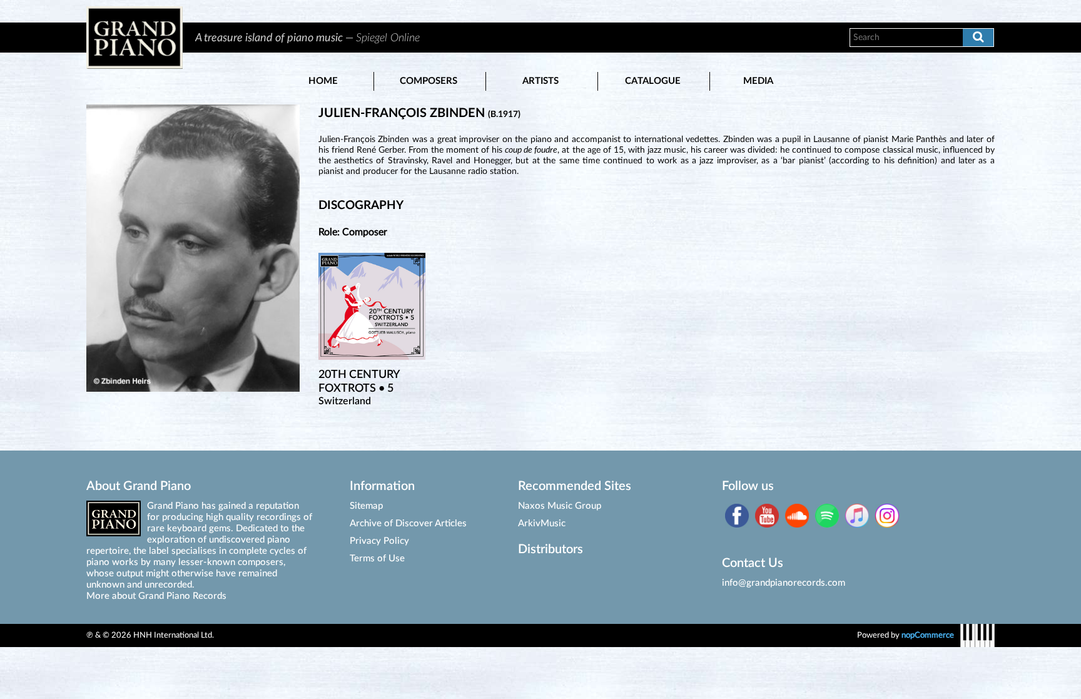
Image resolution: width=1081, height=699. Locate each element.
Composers (428, 81)
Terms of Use (377, 558)
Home (323, 81)
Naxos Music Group (559, 506)
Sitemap (366, 506)
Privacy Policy (379, 541)
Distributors (550, 549)
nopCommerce (927, 635)
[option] (508, 37)
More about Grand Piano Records (156, 596)
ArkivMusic (542, 523)
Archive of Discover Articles (408, 523)
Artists (540, 81)
